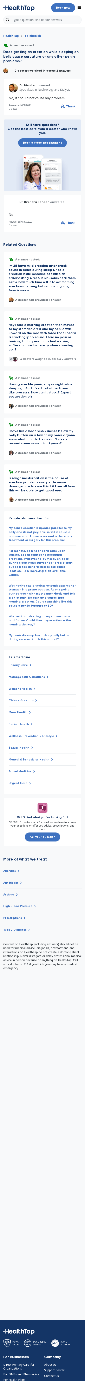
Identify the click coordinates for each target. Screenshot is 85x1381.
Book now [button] (63, 7)
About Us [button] (50, 1364)
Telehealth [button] (33, 36)
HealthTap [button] (11, 36)
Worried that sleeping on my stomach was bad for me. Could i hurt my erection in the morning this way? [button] (40, 620)
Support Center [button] (54, 1370)
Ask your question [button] (42, 837)
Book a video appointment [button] (42, 142)
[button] (19, 8)
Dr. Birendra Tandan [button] (34, 202)
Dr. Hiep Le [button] (27, 85)
